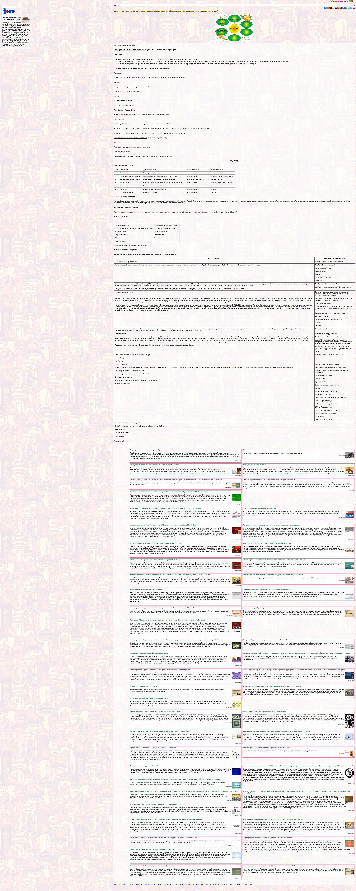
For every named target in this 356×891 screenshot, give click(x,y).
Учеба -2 (124, 884)
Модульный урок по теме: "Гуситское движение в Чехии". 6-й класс (268, 640)
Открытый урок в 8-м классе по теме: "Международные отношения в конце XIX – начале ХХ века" (166, 819)
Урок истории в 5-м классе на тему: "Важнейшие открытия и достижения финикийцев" (275, 560)
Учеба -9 (175, 884)
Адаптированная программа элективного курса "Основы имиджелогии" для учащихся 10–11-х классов (168, 492)
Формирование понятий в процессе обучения (147, 450)
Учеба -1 (117, 884)
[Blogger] (333, 8)
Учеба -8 (168, 884)
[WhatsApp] (349, 8)
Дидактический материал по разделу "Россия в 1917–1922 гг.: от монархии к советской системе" (166, 508)
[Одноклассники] (328, 8)
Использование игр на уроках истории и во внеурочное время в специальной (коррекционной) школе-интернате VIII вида (175, 779)
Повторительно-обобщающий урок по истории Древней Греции (154, 866)
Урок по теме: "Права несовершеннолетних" (146, 589)
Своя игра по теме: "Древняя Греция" (144, 766)
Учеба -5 (146, 884)
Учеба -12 (199, 884)
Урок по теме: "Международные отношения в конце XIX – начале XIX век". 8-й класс (274, 819)
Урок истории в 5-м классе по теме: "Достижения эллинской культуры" (156, 804)
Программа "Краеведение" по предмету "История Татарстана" (153, 747)
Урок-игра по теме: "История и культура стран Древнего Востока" (267, 543)
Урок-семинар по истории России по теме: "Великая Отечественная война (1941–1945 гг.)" (163, 525)
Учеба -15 (224, 884)
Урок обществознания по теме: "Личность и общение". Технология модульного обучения (276, 731)
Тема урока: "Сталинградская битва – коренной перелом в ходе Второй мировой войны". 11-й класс (167, 620)
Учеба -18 (248, 884)
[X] (330, 8)
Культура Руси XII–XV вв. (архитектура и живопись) (149, 698)
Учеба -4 (139, 884)
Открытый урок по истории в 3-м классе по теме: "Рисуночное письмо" (269, 480)
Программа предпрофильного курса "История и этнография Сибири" (156, 711)
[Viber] (346, 8)
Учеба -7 (161, 884)
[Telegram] (351, 8)
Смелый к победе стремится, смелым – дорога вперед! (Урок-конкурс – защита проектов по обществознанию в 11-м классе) (176, 480)
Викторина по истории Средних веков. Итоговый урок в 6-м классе (155, 560)
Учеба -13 (207, 884)
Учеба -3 (131, 884)
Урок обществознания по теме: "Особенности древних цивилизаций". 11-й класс (273, 575)
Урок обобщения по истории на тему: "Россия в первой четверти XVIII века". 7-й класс (275, 866)
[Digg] (336, 8)
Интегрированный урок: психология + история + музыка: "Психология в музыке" (160, 670)
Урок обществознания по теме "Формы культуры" (16, 32)
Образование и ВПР (343, 1)
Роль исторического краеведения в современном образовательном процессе (272, 525)
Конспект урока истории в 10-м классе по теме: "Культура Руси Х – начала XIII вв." (160, 731)
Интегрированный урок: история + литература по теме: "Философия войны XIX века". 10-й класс (166, 608)
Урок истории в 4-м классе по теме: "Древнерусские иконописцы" (267, 747)
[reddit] (338, 8)
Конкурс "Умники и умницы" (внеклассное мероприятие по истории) (155, 543)
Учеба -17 (240, 884)
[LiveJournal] (341, 8)
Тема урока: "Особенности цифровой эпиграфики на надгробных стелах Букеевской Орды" (164, 837)
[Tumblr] (343, 8)
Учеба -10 (183, 884)
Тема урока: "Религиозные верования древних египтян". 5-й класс (155, 465)
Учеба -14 (215, 884)
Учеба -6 (153, 884)
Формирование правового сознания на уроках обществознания (267, 589)
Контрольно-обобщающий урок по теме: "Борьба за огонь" (265, 711)
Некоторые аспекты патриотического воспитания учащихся (152, 849)
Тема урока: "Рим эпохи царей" (254, 465)
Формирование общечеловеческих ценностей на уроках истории (267, 837)
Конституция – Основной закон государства (259, 508)
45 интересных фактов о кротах (255, 450)
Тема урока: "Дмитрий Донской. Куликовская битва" (149, 653)
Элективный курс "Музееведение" (256, 608)
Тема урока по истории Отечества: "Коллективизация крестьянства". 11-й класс (272, 686)
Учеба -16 (232, 884)
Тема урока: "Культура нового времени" (145, 686)
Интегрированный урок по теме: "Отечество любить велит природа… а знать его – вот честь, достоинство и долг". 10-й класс (177, 640)
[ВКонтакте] (325, 8)
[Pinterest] (354, 8)
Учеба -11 (191, 884)
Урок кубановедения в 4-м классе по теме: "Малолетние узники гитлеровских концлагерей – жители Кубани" (170, 575)
